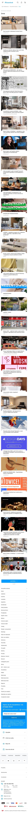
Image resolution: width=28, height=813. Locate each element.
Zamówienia (4, 772)
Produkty (4, 755)
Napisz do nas (7, 796)
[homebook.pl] (9, 2)
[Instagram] (13, 760)
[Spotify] (24, 760)
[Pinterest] (19, 760)
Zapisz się (14, 717)
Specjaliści (17, 755)
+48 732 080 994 (8, 784)
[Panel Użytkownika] (21, 2)
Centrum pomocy (8, 798)
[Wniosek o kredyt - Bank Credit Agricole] (21, 806)
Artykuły (24, 755)
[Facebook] (3, 760)
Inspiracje (10, 755)
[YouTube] (8, 760)
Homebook (3, 777)
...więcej (8, 726)
